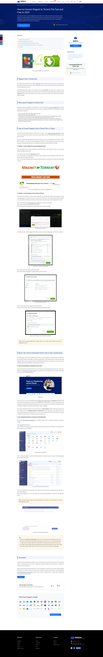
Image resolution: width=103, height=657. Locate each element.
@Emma (60, 24)
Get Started (67, 1)
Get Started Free (23, 25)
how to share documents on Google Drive (24, 572)
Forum (37, 646)
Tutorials (37, 644)
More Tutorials (70, 59)
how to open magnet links (54, 107)
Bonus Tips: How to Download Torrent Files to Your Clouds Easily (31, 45)
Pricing (46, 1)
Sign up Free (75, 45)
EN (74, 1)
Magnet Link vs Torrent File (24, 39)
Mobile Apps (40, 1)
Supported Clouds (20, 648)
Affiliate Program (56, 644)
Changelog (38, 648)
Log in (63, 1)
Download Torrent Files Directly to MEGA (74, 57)
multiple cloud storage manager (44, 400)
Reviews (54, 642)
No (59, 586)
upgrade (50, 541)
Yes (53, 586)
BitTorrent (38, 83)
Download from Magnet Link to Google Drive (75, 54)
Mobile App (19, 641)
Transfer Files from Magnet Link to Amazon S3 (75, 56)
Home (19, 5)
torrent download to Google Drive (29, 420)
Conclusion (21, 46)
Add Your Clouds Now (55, 614)
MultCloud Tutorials (24, 5)
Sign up (21, 424)
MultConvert (52, 1)
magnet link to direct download (53, 133)
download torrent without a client (29, 370)
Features (34, 1)
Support (59, 1)
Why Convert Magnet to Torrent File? (26, 41)
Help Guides (38, 642)
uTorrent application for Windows (34, 202)
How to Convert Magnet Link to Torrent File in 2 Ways (29, 43)
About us (55, 641)
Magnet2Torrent (34, 154)
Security (18, 646)
